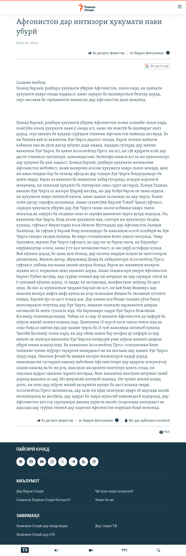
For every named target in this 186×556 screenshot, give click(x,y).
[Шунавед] (56, 550)
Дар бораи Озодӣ (30, 491)
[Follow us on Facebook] (31, 461)
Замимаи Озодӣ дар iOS (35, 535)
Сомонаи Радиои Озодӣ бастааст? (43, 500)
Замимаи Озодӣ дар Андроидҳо (42, 526)
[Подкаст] (94, 461)
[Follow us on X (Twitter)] (62, 461)
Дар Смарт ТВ (106, 526)
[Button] (106, 53)
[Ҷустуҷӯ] (158, 550)
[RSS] (83, 461)
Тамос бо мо (104, 500)
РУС (125, 550)
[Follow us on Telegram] (73, 461)
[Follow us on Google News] (20, 461)
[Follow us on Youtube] (41, 461)
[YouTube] (91, 550)
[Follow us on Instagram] (52, 461)
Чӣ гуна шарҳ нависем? (114, 491)
